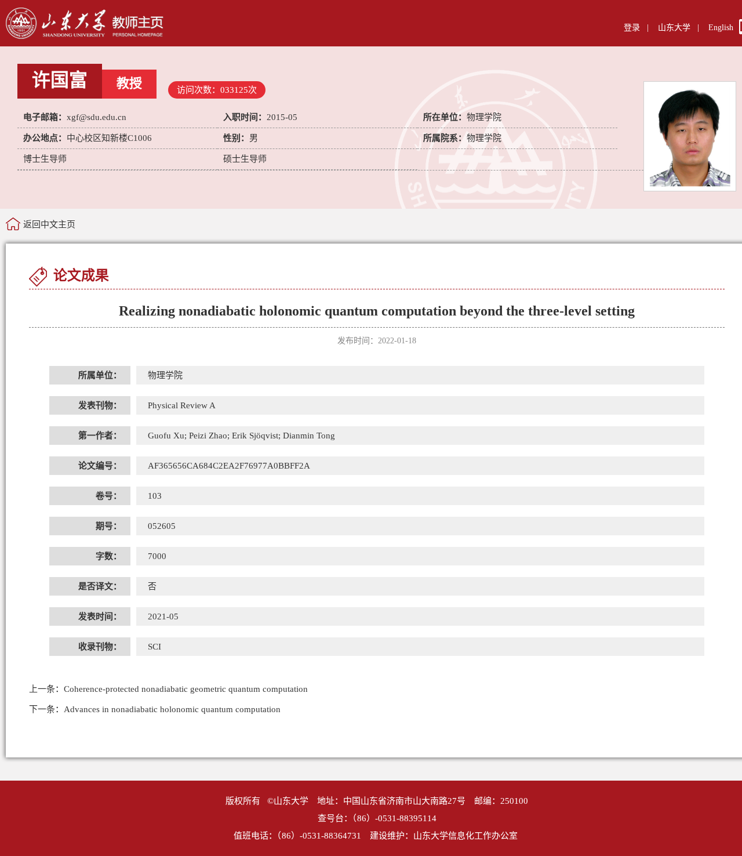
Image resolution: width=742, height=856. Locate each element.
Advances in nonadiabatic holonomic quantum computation (155, 709)
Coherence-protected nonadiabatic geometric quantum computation (168, 689)
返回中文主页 (49, 224)
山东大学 (674, 27)
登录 (632, 27)
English (720, 27)
